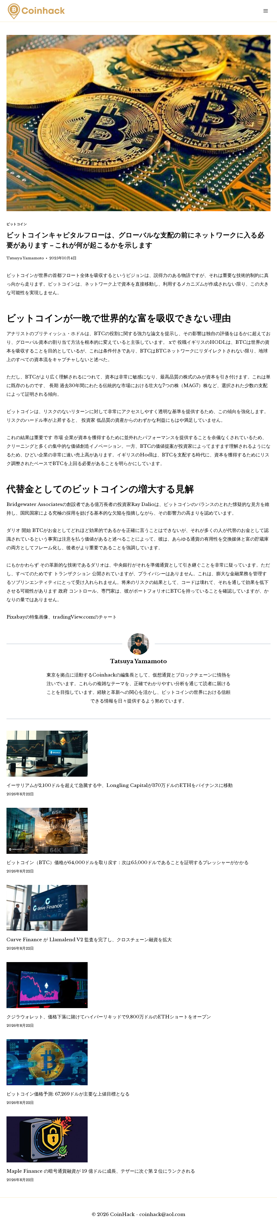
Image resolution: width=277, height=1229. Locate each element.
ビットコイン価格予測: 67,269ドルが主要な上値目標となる (68, 1094)
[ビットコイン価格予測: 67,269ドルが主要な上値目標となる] (138, 1062)
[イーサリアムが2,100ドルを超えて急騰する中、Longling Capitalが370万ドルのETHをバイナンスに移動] (138, 754)
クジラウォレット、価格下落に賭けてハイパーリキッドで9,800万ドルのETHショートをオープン (108, 1017)
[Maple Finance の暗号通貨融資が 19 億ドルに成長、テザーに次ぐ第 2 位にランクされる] (138, 1139)
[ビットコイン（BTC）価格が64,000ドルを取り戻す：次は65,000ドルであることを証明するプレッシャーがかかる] (138, 831)
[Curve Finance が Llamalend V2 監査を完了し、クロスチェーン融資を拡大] (138, 908)
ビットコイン (16, 224)
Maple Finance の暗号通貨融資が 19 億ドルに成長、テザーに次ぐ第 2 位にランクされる (100, 1171)
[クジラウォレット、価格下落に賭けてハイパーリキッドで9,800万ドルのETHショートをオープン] (138, 985)
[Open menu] (265, 10)
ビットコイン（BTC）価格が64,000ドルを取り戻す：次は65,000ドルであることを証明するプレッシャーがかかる (127, 862)
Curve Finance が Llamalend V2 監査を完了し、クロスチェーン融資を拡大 (89, 940)
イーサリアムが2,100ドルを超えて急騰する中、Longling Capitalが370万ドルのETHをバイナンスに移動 (119, 785)
